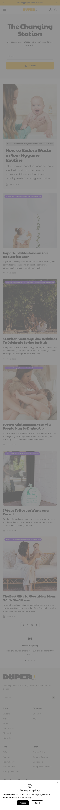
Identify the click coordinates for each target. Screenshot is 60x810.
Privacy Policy (25, 797)
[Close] (57, 782)
